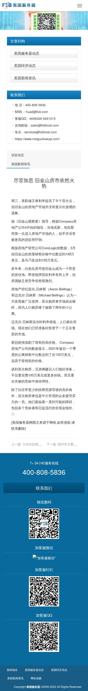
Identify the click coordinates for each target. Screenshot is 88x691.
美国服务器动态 (26, 53)
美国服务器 (20, 422)
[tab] (44, 41)
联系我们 (44, 488)
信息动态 (17, 155)
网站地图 (36, 678)
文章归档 (17, 41)
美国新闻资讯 (25, 77)
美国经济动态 (25, 65)
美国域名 (12, 670)
